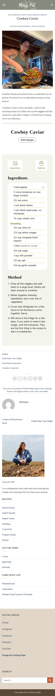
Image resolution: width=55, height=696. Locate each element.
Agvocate (6, 561)
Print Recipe (27, 140)
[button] (4, 4)
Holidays (6, 523)
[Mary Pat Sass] (27, 5)
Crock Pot (7, 529)
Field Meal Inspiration (11, 363)
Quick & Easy (26, 15)
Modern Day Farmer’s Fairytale (17, 594)
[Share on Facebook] (19, 378)
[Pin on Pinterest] (35, 378)
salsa (37, 391)
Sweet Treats (8, 518)
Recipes (36, 15)
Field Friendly (14, 15)
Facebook (7, 635)
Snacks (43, 15)
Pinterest (6, 642)
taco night (44, 391)
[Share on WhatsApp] (14, 378)
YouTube (6, 648)
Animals (6, 567)
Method (41, 168)
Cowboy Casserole (10, 368)
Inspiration (7, 589)
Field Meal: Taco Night (12, 358)
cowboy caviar (28, 391)
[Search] (52, 5)
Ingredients (15, 168)
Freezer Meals (9, 534)
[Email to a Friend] (30, 378)
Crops (5, 556)
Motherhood (8, 583)
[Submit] (50, 680)
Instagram (7, 629)
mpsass (41, 26)
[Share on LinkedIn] (40, 378)
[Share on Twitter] (25, 378)
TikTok (5, 622)
